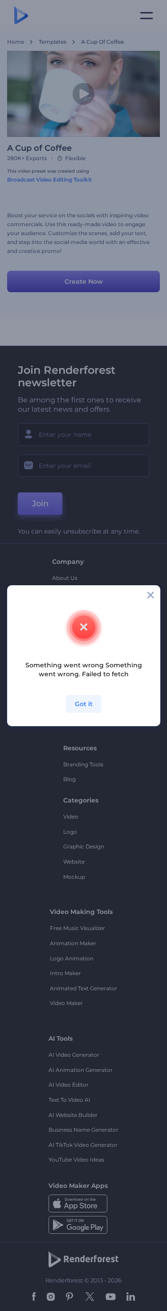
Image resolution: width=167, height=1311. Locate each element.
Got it (84, 704)
